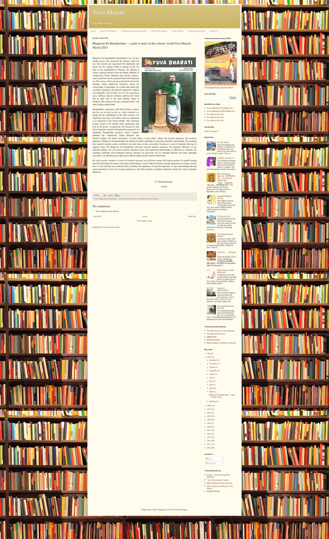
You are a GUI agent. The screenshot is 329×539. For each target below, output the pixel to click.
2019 (209, 423)
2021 (209, 416)
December (213, 360)
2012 (209, 447)
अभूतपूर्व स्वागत (211, 337)
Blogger (184, 509)
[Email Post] (104, 195)
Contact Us (213, 31)
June (211, 381)
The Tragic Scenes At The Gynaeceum (221, 330)
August (212, 374)
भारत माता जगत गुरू (213, 340)
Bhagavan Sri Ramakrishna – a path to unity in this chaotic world (120, 199)
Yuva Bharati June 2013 (215, 117)
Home (93, 31)
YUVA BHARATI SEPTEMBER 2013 (221, 111)
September (213, 370)
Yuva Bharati (109, 12)
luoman (168, 509)
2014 (209, 440)
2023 (209, 409)
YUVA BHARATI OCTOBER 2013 (220, 108)
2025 (209, 357)
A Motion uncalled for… (226, 158)
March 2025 (146, 199)
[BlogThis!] (111, 195)
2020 (209, 419)
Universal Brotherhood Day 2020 (225, 307)
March (211, 391)
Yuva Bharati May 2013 (215, 120)
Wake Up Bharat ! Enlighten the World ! (221, 343)
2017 (209, 430)
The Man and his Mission (216, 334)
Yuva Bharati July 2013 (215, 114)
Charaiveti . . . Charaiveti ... (226, 253)
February (212, 401)
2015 (209, 437)
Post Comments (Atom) (111, 227)
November (213, 363)
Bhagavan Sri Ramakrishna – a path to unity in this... (222, 395)
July (211, 377)
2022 (209, 412)
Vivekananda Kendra (196, 31)
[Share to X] (113, 195)
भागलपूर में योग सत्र (213, 491)
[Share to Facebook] (116, 195)
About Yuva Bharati (108, 31)
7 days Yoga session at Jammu (218, 480)
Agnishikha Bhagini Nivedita (224, 197)
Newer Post (97, 216)
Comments (211, 463)
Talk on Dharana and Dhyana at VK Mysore (220, 487)
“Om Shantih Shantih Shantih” (225, 235)
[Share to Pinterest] (118, 195)
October (212, 367)
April (211, 388)
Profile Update (177, 31)
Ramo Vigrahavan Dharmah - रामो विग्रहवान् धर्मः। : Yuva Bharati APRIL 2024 (226, 176)
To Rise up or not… (224, 216)
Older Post (192, 216)
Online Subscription (159, 31)
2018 (209, 426)
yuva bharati (155, 199)
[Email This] (108, 195)
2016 (209, 433)
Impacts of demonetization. (223, 289)
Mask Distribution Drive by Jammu (219, 483)
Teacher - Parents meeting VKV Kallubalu (218, 476)
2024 (209, 405)
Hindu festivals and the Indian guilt (225, 271)
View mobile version (144, 221)
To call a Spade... (223, 142)
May (211, 384)
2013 (209, 444)
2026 (209, 353)
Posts (209, 458)
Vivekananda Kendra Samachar (134, 31)
